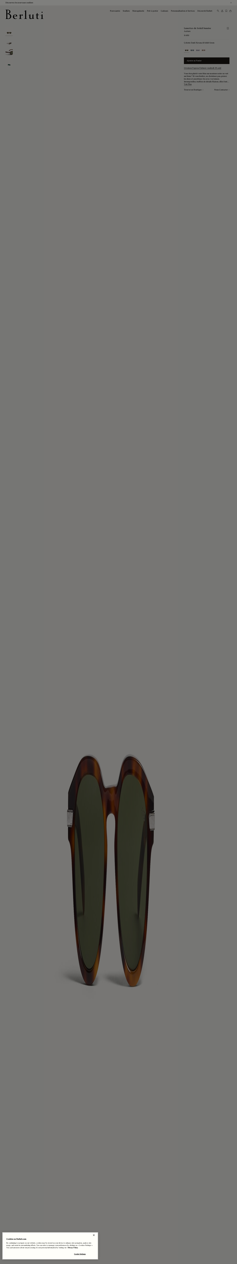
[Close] (94, 1235)
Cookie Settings (80, 1254)
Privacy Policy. (73, 1248)
